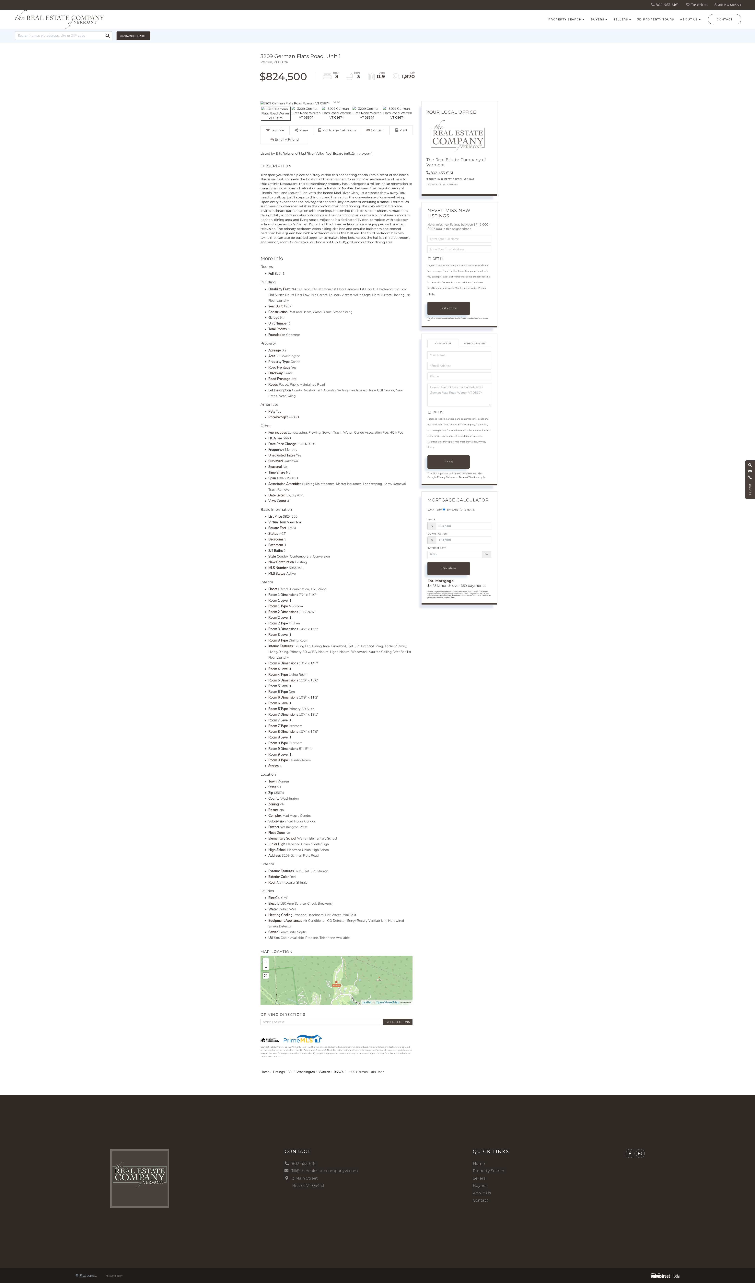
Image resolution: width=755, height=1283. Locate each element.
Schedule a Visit (475, 343)
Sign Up (735, 4)
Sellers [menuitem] (620, 19)
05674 (339, 1072)
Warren (324, 1072)
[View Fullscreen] (266, 976)
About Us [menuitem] (689, 19)
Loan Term (434, 509)
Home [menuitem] (479, 1163)
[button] (107, 35)
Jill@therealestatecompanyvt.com (324, 1170)
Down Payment (437, 533)
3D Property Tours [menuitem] (655, 19)
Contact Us (434, 184)
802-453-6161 (667, 5)
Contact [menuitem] (480, 1200)
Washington (305, 1072)
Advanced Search (134, 36)
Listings (279, 1072)
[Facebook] (630, 1153)
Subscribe (449, 308)
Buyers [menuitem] (597, 19)
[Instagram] (640, 1153)
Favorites (699, 5)
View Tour (294, 522)
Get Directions (398, 1021)
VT (290, 1072)
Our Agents (450, 184)
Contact (725, 19)
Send (449, 462)
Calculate (448, 568)
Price (431, 519)
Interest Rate (436, 548)
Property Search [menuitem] (565, 19)
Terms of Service (468, 477)
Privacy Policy (445, 477)
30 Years (452, 509)
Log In (721, 4)
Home (265, 1072)
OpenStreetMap (388, 1002)
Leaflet (367, 1002)
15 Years (469, 509)
